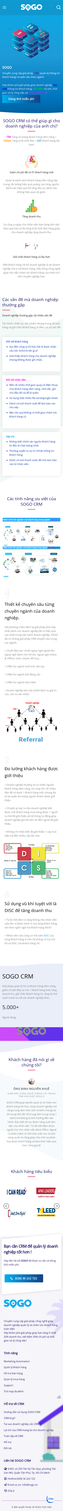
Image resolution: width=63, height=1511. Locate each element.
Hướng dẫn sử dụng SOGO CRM (22, 1412)
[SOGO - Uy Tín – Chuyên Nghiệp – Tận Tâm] (31, 7)
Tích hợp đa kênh (14, 1391)
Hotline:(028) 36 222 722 (21, 1478)
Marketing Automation (17, 1361)
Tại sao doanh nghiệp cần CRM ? (22, 1424)
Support (8, 1385)
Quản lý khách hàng (15, 1367)
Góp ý (11, 1490)
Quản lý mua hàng (14, 1379)
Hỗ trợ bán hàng (13, 1373)
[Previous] (7, 1116)
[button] (4, 7)
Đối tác (8, 1448)
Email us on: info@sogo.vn (23, 1484)
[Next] (55, 1116)
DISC (46, 935)
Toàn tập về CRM (13, 1436)
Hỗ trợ (7, 1442)
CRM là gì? (9, 1418)
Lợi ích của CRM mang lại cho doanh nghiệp (29, 1430)
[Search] (58, 7)
